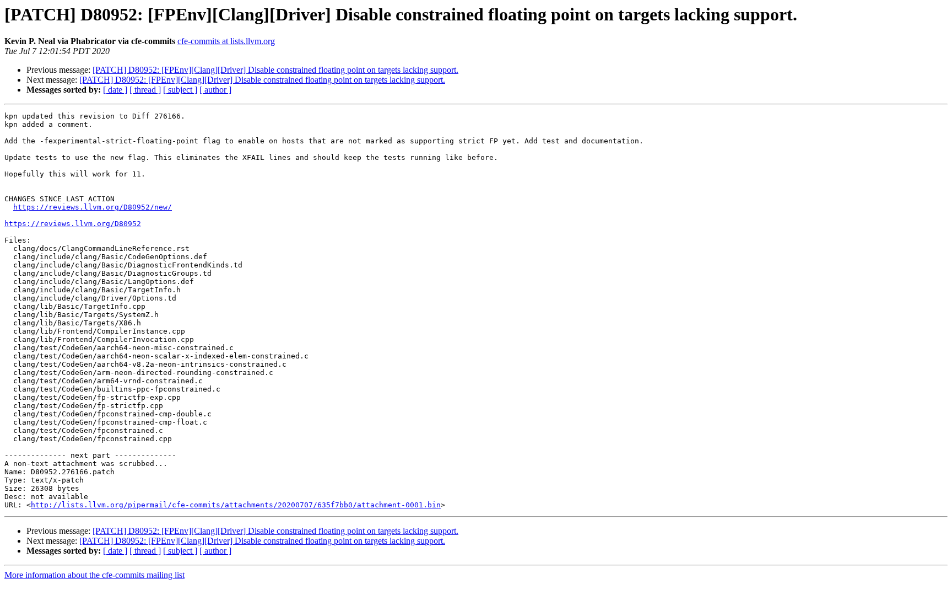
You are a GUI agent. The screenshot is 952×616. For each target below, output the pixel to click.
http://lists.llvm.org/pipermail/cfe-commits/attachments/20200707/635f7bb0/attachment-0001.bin (236, 505)
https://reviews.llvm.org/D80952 (72, 223)
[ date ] (115, 89)
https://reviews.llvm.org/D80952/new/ (92, 207)
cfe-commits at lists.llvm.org (226, 41)
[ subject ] (180, 89)
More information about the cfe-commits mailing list (94, 575)
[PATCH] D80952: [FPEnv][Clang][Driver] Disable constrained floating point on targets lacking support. (275, 69)
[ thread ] (145, 89)
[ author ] (215, 89)
